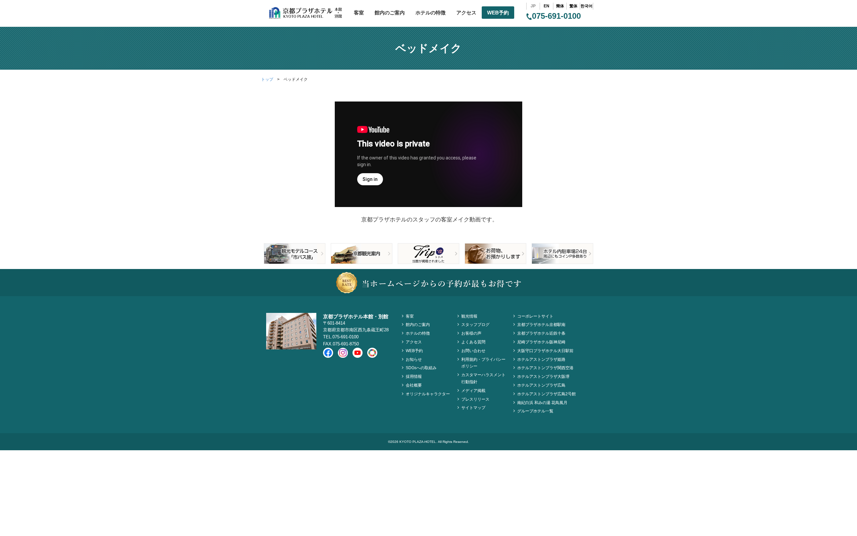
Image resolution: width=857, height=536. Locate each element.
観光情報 (469, 316)
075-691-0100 (556, 15)
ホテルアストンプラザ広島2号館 (546, 394)
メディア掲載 (473, 390)
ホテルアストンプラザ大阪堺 (543, 376)
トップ (267, 79)
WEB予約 (498, 12)
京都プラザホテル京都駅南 (541, 324)
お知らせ (414, 359)
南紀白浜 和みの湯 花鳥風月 (542, 402)
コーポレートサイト (535, 316)
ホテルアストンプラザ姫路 (541, 359)
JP (533, 6)
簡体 (560, 6)
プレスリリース (475, 399)
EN (546, 6)
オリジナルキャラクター (428, 394)
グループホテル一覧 (535, 411)
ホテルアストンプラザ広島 (541, 385)
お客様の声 (471, 333)
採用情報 (414, 376)
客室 (359, 12)
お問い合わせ (473, 350)
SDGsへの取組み (421, 367)
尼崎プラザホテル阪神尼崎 (541, 342)
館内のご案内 (390, 12)
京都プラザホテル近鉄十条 (541, 333)
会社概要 (414, 385)
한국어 (586, 6)
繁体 (573, 6)
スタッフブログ (475, 324)
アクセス (466, 12)
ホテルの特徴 (430, 12)
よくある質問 (473, 342)
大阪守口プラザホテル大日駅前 (545, 350)
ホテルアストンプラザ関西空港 (545, 367)
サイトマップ (473, 407)
